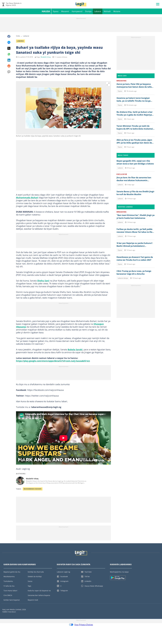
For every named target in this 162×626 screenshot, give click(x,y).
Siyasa (55, 11)
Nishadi (107, 11)
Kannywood (77, 11)
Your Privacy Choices (83, 624)
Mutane (116, 11)
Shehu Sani (43, 280)
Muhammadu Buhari (27, 197)
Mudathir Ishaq (46, 57)
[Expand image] (108, 84)
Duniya (88, 11)
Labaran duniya (123, 278)
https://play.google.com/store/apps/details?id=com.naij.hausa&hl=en (53, 360)
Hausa (46, 11)
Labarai (97, 11)
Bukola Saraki (75, 349)
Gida (18, 36)
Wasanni (65, 11)
